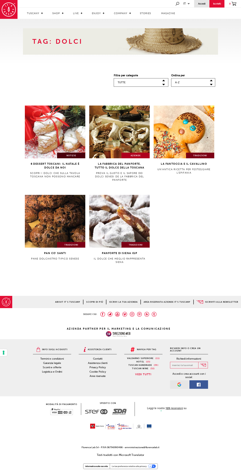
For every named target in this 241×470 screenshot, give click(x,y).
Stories (145, 13)
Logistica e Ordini (52, 371)
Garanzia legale (52, 363)
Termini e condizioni (52, 358)
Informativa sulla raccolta (96, 466)
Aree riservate (98, 376)
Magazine (168, 13)
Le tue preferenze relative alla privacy (129, 466)
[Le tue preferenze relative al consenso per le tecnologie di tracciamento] (3, 352)
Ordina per (178, 75)
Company (120, 13)
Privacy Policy (97, 367)
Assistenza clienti (98, 363)
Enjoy (96, 13)
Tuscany (33, 13)
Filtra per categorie (126, 75)
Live (76, 13)
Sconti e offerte (52, 367)
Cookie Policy (97, 371)
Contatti (97, 358)
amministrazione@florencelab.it (142, 447)
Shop (56, 13)
